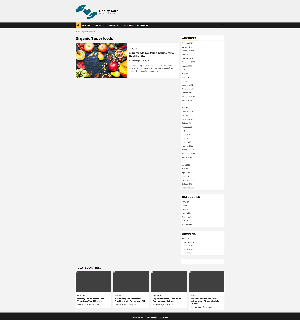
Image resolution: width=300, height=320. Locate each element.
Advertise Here (189, 242)
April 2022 (186, 173)
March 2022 (186, 176)
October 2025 (187, 58)
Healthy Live (100, 25)
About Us (185, 238)
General (185, 209)
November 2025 (188, 55)
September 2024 (188, 96)
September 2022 (188, 154)
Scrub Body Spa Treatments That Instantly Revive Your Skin (130, 300)
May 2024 (185, 108)
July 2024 (185, 104)
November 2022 (188, 150)
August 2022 (187, 157)
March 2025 (186, 77)
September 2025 (188, 62)
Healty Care (146, 61)
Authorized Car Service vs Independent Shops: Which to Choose (205, 301)
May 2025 (185, 74)
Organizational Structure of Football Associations (167, 300)
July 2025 (185, 70)
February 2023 (187, 146)
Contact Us (188, 246)
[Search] (222, 25)
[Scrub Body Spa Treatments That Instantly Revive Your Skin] (131, 281)
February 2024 (187, 112)
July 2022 (185, 161)
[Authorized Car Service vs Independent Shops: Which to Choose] (207, 281)
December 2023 (188, 119)
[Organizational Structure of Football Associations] (169, 281)
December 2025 (188, 51)
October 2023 (187, 123)
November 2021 (188, 180)
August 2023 (187, 127)
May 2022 (185, 169)
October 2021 (187, 184)
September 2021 (188, 188)
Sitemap (187, 253)
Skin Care (128, 25)
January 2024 (187, 115)
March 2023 (186, 142)
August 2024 (187, 100)
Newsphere (151, 317)
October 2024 (187, 93)
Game (184, 206)
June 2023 (186, 135)
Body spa (86, 25)
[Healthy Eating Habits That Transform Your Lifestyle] (93, 281)
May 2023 (185, 138)
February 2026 (187, 43)
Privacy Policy (189, 249)
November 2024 (188, 89)
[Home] (78, 25)
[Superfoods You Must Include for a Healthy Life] (101, 60)
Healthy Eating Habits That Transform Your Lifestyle (90, 300)
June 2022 (186, 165)
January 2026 (187, 47)
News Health (115, 25)
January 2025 (187, 81)
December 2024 (188, 85)
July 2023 (185, 131)
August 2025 (187, 66)
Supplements (143, 25)
